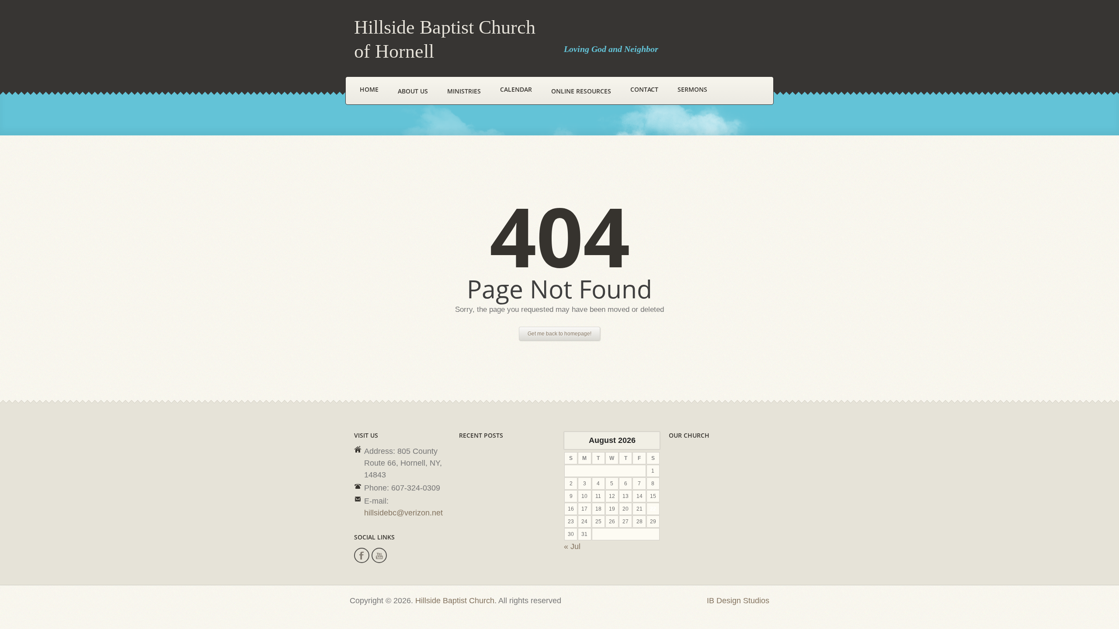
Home (369, 89)
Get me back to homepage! (559, 334)
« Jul (572, 546)
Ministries (464, 91)
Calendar (516, 89)
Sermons (692, 89)
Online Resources (581, 91)
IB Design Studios (738, 600)
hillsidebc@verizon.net (403, 512)
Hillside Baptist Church (454, 600)
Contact (644, 89)
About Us (413, 91)
